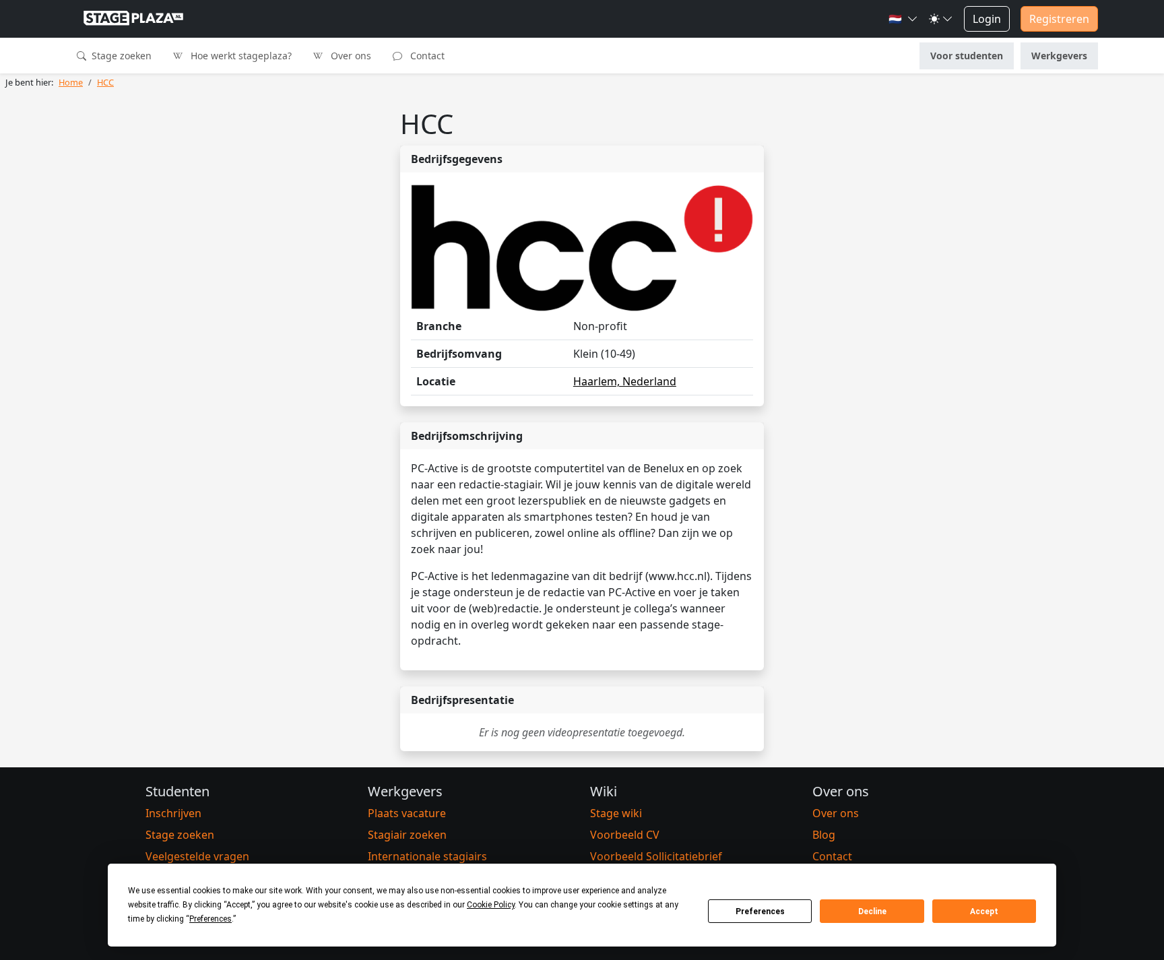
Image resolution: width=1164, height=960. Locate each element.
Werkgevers (1059, 55)
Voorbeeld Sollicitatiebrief (656, 856)
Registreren (1059, 18)
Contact (426, 55)
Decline (872, 911)
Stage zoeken (120, 55)
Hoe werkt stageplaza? (240, 55)
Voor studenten (966, 55)
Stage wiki (616, 813)
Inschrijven (173, 813)
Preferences (760, 911)
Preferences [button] (210, 919)
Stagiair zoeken (407, 834)
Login (987, 18)
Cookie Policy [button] (491, 904)
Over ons (349, 55)
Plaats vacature (407, 813)
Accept (984, 911)
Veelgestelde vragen (197, 856)
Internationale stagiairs (427, 856)
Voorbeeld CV (624, 834)
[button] (903, 19)
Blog (823, 834)
